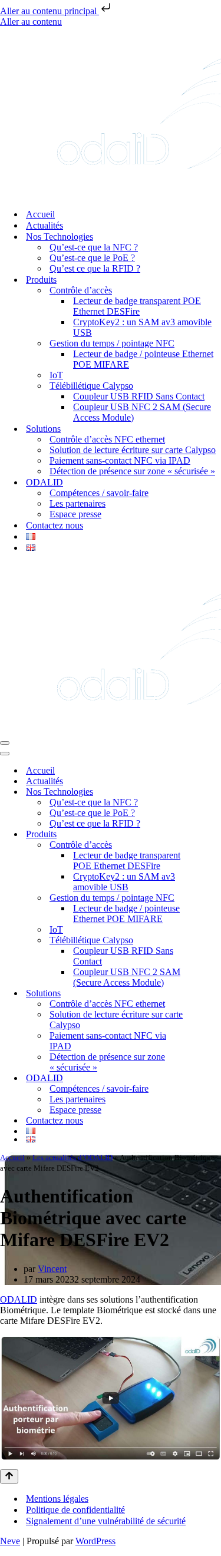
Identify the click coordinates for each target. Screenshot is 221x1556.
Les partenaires (77, 503)
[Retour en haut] (9, 1476)
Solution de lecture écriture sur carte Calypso (133, 450)
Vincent (52, 1269)
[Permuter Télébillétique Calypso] (215, 941)
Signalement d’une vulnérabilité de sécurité (106, 1521)
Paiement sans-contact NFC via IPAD (120, 460)
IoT (56, 375)
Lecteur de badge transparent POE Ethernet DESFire (137, 306)
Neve (10, 1541)
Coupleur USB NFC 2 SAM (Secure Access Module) (142, 412)
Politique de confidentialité (75, 1510)
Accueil (40, 214)
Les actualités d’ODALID (72, 1157)
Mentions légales (57, 1499)
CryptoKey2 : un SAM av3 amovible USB (142, 327)
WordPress (95, 1541)
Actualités (44, 225)
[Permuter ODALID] (215, 1078)
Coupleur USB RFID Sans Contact (138, 396)
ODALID (18, 1299)
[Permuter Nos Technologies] (215, 792)
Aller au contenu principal (49, 11)
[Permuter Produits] (215, 835)
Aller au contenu (31, 21)
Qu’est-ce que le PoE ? (92, 258)
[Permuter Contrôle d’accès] (215, 845)
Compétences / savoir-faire (99, 493)
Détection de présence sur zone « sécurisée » (132, 471)
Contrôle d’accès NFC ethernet (107, 439)
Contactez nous (54, 525)
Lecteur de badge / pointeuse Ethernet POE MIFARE (143, 359)
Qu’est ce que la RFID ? (95, 268)
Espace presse (75, 514)
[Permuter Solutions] (215, 994)
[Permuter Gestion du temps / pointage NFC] (215, 898)
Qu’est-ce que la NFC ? (94, 247)
